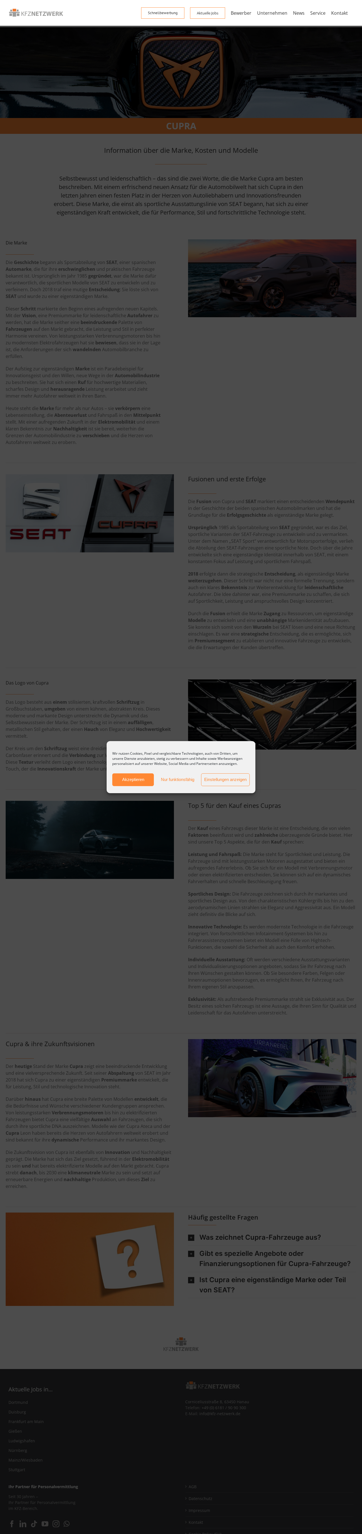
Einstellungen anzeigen (225, 779)
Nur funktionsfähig (177, 779)
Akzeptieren (133, 779)
